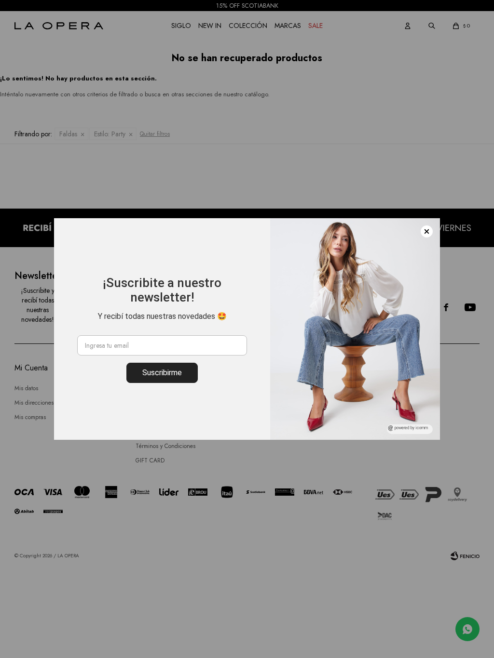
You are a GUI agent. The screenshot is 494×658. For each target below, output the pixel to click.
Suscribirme (162, 372)
